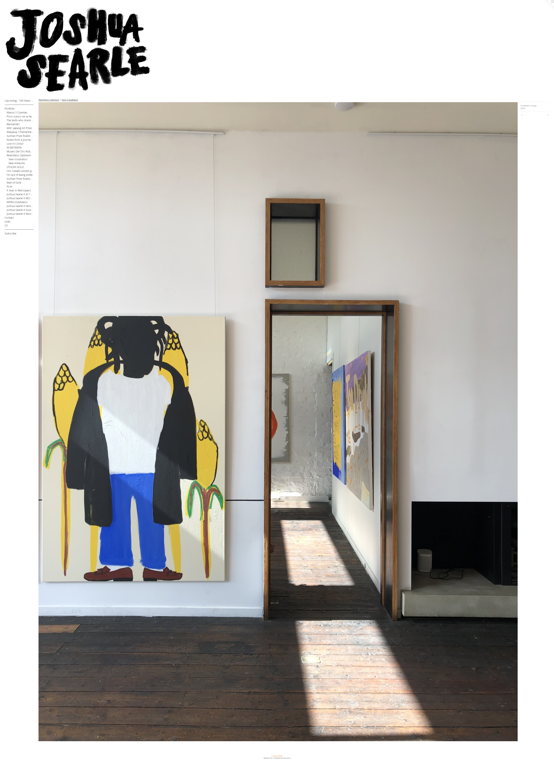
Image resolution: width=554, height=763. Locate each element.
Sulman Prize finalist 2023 (20, 178)
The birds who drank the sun (20, 120)
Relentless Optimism (19, 155)
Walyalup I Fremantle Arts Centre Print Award (20, 132)
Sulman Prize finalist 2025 (20, 136)
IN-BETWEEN (14, 147)
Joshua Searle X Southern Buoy (20, 210)
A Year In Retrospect (19, 190)
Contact (9, 217)
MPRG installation (17, 202)
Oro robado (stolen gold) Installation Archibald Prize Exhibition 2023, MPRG (20, 171)
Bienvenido (13, 124)
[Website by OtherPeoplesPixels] (548, 6)
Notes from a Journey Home (20, 139)
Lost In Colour (15, 143)
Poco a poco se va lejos (20, 116)
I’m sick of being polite (20, 174)
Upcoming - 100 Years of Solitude (19, 100)
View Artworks (17, 163)
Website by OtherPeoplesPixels (277, 758)
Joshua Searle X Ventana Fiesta (20, 206)
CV (6, 225)
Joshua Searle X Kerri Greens (20, 213)
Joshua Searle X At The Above (20, 194)
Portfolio (10, 108)
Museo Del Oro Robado (20, 151)
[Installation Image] (278, 421)
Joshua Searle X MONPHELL (20, 198)
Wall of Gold (14, 182)
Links (8, 221)
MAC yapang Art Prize (19, 128)
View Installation (18, 159)
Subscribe (10, 233)
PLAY (9, 186)
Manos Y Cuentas (17, 112)
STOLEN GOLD (15, 167)
